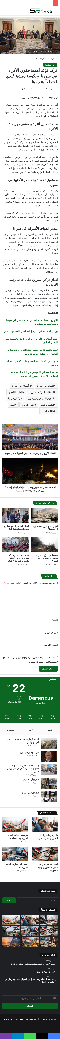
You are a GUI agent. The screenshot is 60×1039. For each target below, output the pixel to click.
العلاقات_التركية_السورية (41, 392)
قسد (12, 404)
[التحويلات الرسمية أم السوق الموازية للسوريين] (49, 942)
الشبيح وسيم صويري (30, 792)
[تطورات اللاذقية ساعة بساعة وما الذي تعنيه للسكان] (11, 942)
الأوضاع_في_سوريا (21, 385)
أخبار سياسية (41, 58)
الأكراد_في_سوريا (45, 385)
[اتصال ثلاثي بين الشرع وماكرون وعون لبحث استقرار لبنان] (15, 515)
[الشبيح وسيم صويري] (49, 796)
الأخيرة (30, 729)
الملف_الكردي (16, 392)
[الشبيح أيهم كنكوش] (49, 783)
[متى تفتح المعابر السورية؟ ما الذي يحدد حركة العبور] (11, 931)
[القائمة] (3, 12)
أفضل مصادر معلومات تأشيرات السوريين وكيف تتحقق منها (47, 867)
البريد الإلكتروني (51, 632)
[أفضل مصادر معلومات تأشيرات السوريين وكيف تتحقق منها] (45, 854)
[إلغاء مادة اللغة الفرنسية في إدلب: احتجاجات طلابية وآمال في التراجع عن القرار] (49, 769)
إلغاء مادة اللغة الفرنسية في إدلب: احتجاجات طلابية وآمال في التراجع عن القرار (23, 768)
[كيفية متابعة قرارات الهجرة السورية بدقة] (15, 854)
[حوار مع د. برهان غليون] (49, 756)
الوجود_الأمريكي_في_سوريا (40, 398)
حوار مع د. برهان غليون (29, 752)
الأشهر (50, 729)
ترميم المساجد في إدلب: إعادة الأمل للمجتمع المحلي (31, 331)
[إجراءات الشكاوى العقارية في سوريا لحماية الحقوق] (49, 920)
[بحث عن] (56, 12)
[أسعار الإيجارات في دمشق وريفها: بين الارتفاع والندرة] (49, 743)
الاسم (55, 620)
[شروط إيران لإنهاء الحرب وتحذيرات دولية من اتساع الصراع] (44, 544)
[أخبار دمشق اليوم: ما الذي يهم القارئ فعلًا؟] (44, 516)
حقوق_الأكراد (28, 404)
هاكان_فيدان (48, 411)
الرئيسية (51, 58)
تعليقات (10, 729)
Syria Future (48, 1019)
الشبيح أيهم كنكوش (31, 779)
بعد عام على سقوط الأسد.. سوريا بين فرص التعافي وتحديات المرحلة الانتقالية (17, 558)
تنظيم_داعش (47, 404)
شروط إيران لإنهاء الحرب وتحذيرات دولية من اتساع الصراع (47, 558)
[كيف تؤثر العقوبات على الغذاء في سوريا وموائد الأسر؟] (30, 942)
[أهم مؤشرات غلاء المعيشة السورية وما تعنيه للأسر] (15, 824)
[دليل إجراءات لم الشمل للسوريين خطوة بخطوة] (45, 824)
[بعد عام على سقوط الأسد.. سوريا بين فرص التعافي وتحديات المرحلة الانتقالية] (15, 544)
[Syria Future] (41, 10)
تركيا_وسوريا (14, 398)
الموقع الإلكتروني (51, 645)
